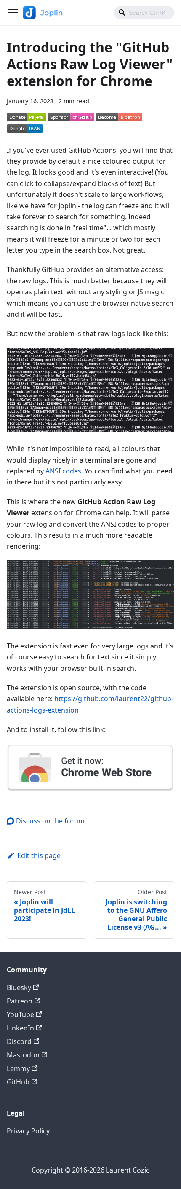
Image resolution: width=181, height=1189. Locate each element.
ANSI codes (63, 471)
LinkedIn (20, 1028)
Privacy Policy (28, 1130)
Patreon (19, 1001)
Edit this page (39, 855)
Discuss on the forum (49, 821)
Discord (19, 1041)
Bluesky (19, 987)
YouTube (20, 1014)
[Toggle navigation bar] (13, 12)
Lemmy (18, 1068)
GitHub (18, 1082)
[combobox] (144, 12)
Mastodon (23, 1055)
